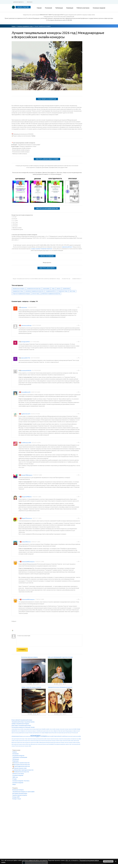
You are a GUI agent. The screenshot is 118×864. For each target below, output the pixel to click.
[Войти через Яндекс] (13, 628)
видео (43, 732)
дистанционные (74, 736)
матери (51, 742)
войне (30, 746)
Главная (14, 26)
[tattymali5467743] (15, 358)
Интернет (31, 732)
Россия (37, 732)
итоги (40, 732)
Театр (55, 744)
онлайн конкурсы (76, 742)
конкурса (46, 732)
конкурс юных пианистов (29, 740)
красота (67, 744)
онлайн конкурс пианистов (49, 738)
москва (50, 732)
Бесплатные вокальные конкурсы (29, 657)
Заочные (69, 732)
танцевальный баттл (51, 291)
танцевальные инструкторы (34, 288)
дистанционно (43, 731)
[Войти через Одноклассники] (13, 633)
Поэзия (16, 746)
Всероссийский (57, 736)
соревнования (66, 288)
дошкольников (45, 742)
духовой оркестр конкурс (23, 732)
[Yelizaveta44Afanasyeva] (15, 562)
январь (33, 731)
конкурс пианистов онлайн (64, 740)
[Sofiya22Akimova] (15, 542)
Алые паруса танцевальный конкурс (21, 725)
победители (55, 731)
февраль (21, 736)
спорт (70, 744)
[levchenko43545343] (15, 371)
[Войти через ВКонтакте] (13, 626)
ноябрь (79, 738)
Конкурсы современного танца (25, 26)
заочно (51, 731)
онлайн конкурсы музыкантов (18, 740)
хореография (46, 288)
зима (39, 744)
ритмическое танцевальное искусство (50, 293)
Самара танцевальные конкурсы (20, 723)
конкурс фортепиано (16, 729)
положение (29, 731)
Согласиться (108, 861)
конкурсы (44, 736)
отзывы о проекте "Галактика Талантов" (41, 248)
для (49, 736)
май (75, 740)
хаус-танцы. (72, 291)
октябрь (40, 742)
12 (35, 714)
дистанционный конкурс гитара (20, 738)
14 (34, 684)
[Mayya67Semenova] (15, 519)
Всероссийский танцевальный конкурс (22, 720)
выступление (43, 744)
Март (59, 731)
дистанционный (26, 736)
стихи (73, 744)
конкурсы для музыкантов (37, 738)
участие (19, 731)
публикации (32, 744)
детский (66, 732)
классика (24, 744)
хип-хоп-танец (35, 293)
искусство (48, 744)
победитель (23, 731)
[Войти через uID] (13, 623)
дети (64, 729)
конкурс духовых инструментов (70, 738)
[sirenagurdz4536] (15, 342)
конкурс (35, 735)
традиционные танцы (18, 291)
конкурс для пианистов (30, 742)
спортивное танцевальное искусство (34, 291)
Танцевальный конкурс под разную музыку (23, 721)
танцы (53, 288)
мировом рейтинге (67, 247)
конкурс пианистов (69, 729)
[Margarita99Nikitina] (15, 497)
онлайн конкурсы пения (57, 729)
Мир (27, 744)
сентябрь (37, 742)
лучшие (38, 731)
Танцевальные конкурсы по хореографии (27, 278)
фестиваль (61, 732)
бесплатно (57, 732)
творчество (30, 738)
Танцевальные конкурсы (19, 288)
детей (63, 736)
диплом (34, 732)
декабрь (79, 736)
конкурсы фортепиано (36, 729)
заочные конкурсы (68, 742)
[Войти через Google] (13, 631)
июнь (21, 742)
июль (24, 742)
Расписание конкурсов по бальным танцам (23, 727)
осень (36, 744)
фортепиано (67, 736)
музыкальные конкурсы (23, 746)
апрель (72, 740)
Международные (69, 731)
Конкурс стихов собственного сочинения (31, 687)
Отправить (22, 649)
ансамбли (47, 729)
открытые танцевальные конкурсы (21, 293)
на (26, 731)
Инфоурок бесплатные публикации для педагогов (60, 687)
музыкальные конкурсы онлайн (52, 740)
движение (63, 744)
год (77, 738)
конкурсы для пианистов (40, 740)
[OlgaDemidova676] (15, 414)
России (53, 732)
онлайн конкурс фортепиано (26, 729)
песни (51, 729)
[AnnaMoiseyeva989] (15, 443)
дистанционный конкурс (17, 744)
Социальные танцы (63, 291)
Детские (48, 731)
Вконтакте (29, 2)
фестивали (63, 731)
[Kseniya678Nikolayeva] (15, 476)
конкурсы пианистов (59, 738)
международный (15, 736)
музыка (59, 288)
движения (59, 744)
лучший (43, 729)
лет (36, 731)
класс (13, 738)
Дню (49, 742)
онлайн (51, 736)
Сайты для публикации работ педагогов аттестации (60, 657)
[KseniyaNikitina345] (15, 393)
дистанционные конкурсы (59, 742)
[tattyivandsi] (15, 308)
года (29, 744)
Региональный (75, 732)
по (61, 736)
